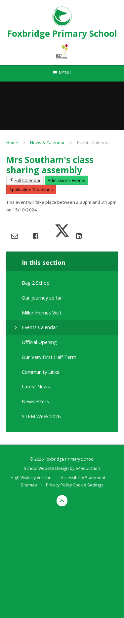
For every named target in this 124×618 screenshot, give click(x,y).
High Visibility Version (31, 477)
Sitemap (29, 485)
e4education (87, 468)
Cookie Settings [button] (88, 485)
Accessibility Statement (83, 477)
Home (12, 142)
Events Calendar (93, 142)
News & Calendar (47, 142)
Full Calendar (28, 180)
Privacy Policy (59, 485)
